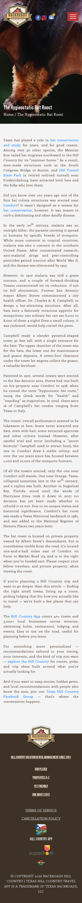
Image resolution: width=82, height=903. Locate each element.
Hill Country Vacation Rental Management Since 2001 (41, 757)
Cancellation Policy (41, 818)
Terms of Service (41, 810)
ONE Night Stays (41, 795)
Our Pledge (41, 769)
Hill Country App (25, 616)
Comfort (10, 205)
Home (8, 114)
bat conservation (17, 210)
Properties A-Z (41, 778)
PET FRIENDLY (41, 786)
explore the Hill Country (28, 661)
